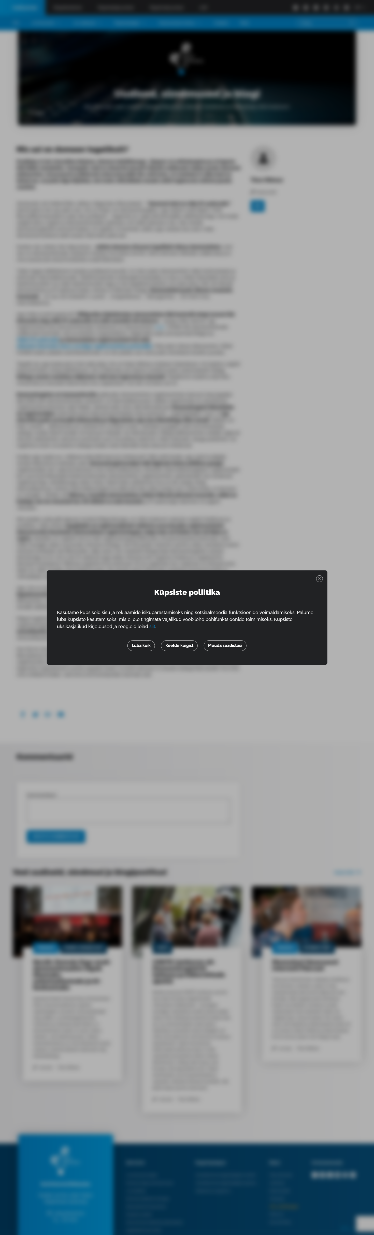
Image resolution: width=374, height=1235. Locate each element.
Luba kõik (141, 645)
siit (152, 626)
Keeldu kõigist (179, 645)
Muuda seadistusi (225, 645)
